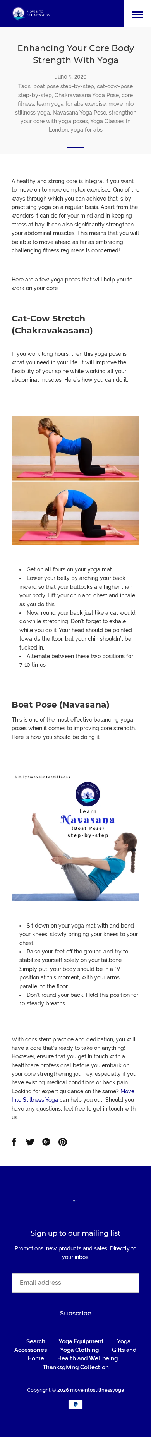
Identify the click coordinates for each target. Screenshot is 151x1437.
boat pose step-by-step (63, 86)
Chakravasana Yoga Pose (87, 95)
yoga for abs (86, 130)
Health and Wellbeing (87, 1358)
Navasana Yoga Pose (79, 113)
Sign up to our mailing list (75, 1233)
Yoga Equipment (81, 1341)
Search (35, 1341)
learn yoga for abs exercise (71, 104)
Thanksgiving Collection (76, 1367)
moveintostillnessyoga (97, 1390)
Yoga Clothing (79, 1349)
